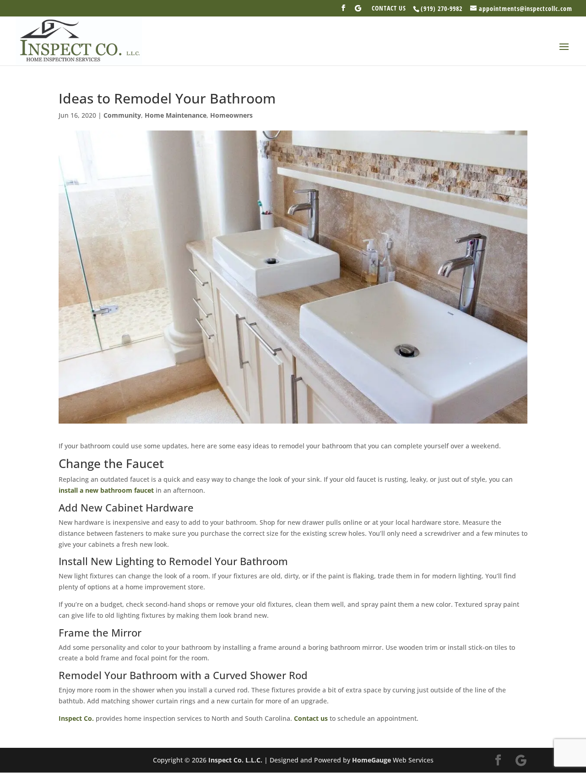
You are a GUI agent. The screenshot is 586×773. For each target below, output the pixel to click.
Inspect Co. (76, 718)
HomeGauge (371, 760)
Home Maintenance (175, 115)
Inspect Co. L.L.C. (235, 760)
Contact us (311, 718)
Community (122, 115)
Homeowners (231, 115)
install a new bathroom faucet (106, 490)
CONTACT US (389, 8)
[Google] (358, 10)
